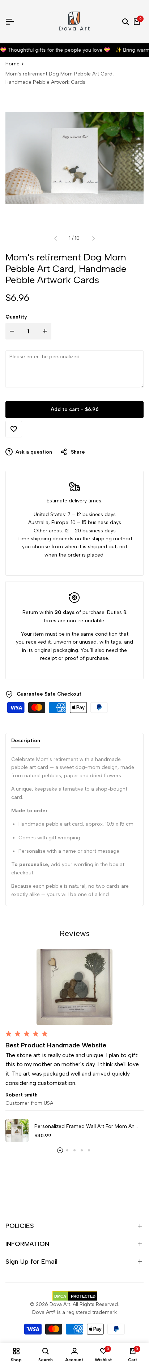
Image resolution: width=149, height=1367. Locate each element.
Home (12, 64)
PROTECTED (83, 1296)
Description (25, 740)
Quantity (16, 317)
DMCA (60, 1296)
